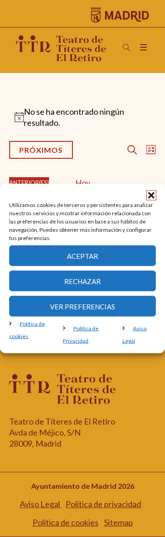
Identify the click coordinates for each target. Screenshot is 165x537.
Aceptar (82, 256)
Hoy (82, 183)
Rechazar (82, 281)
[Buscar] (126, 47)
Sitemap (118, 522)
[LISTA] (149, 150)
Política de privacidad (103, 504)
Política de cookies (66, 522)
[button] (151, 195)
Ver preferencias (82, 306)
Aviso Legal (40, 504)
